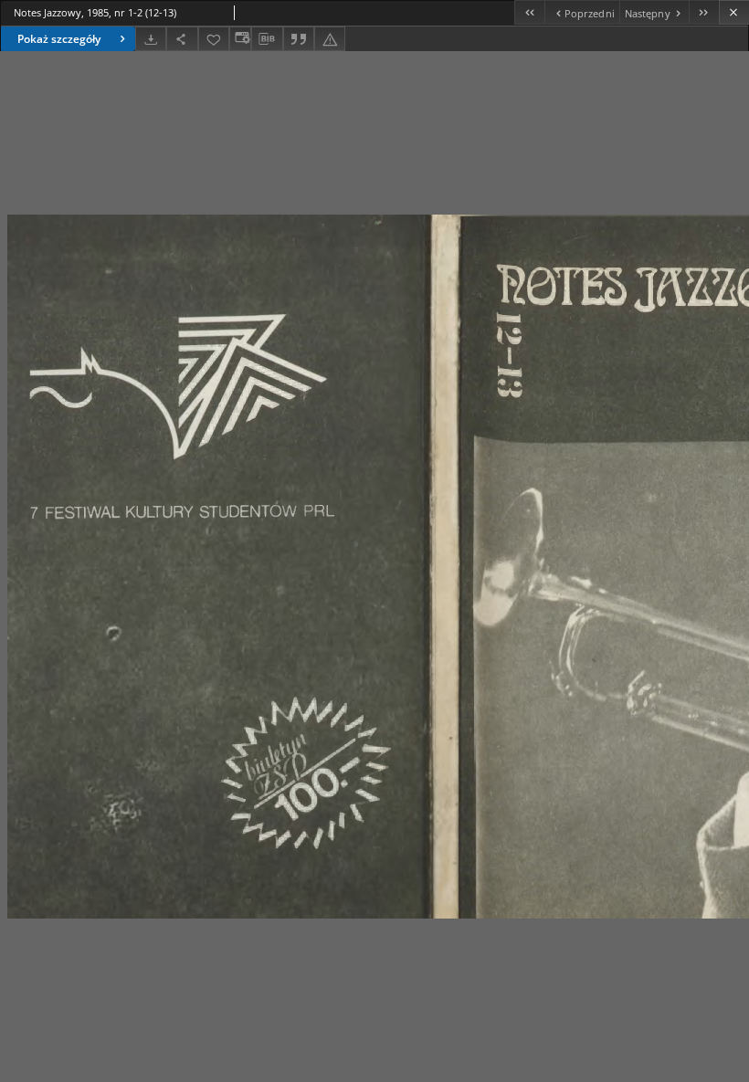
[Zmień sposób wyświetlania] (240, 38)
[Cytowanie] (298, 38)
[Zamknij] (734, 12)
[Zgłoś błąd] (329, 38)
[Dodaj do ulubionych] (213, 38)
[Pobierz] (150, 38)
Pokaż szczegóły (58, 39)
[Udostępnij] (181, 38)
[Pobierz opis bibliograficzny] (266, 39)
